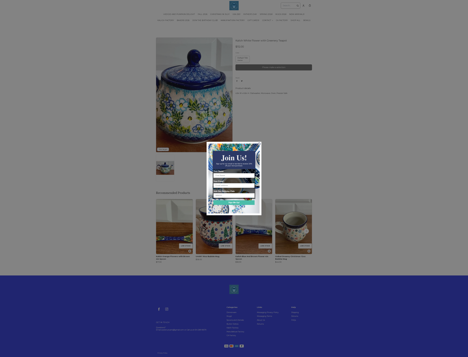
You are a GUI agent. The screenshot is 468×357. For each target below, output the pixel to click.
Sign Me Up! (234, 202)
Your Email (218, 181)
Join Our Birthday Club (224, 191)
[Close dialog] (259, 144)
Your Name (218, 171)
